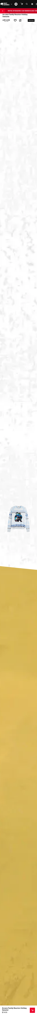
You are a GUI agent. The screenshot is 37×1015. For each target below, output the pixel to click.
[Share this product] (20, 20)
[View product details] (32, 1010)
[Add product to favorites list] (15, 20)
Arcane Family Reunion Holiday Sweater (14, 1009)
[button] (23, 4)
